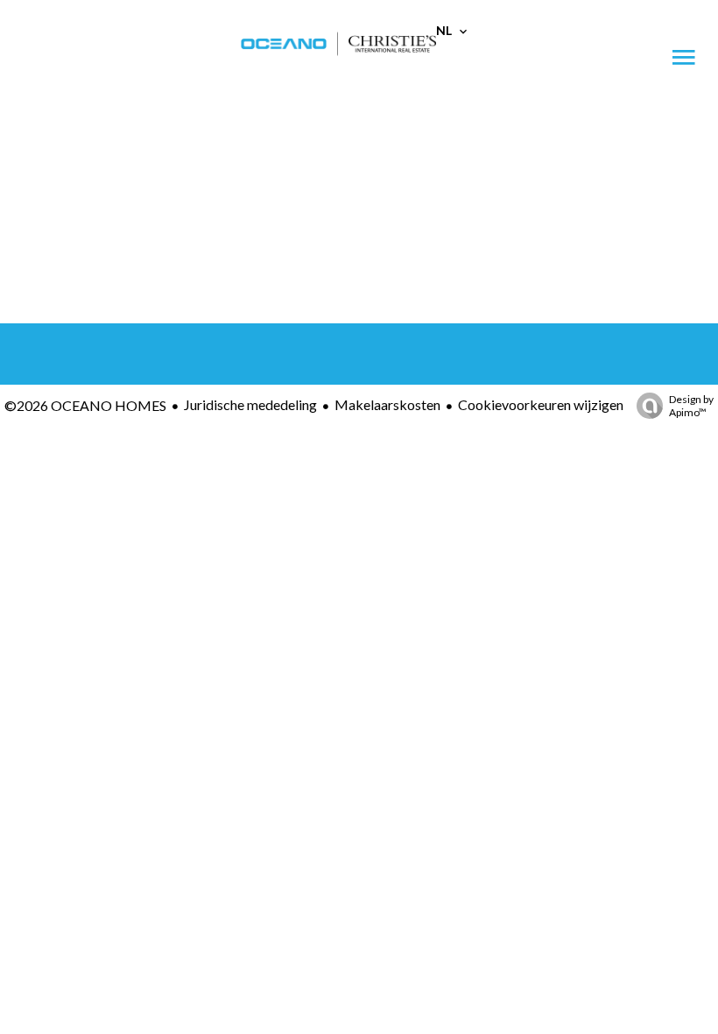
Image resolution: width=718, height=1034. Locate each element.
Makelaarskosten (387, 404)
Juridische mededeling (250, 404)
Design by (691, 406)
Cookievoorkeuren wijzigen (540, 404)
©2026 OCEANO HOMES (85, 405)
